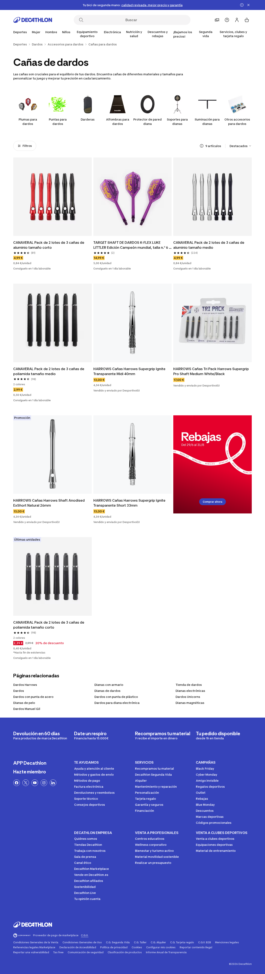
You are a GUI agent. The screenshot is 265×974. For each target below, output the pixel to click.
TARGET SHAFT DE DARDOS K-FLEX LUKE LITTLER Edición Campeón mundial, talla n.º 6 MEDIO (131, 245)
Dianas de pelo (24, 703)
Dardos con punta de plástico (116, 697)
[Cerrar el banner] (248, 5)
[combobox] (241, 146)
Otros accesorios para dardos (237, 122)
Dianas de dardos (107, 690)
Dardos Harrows (25, 684)
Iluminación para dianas (207, 122)
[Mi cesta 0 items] (247, 20)
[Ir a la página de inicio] (32, 20)
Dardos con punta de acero (33, 697)
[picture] (52, 196)
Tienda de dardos (189, 684)
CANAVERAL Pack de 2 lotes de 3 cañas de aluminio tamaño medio (209, 245)
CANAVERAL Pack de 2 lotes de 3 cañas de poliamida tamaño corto (49, 624)
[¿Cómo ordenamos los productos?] (202, 146)
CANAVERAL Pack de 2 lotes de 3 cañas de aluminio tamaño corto (49, 245)
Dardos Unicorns (188, 697)
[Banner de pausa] (241, 5)
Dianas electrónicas (190, 690)
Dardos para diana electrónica (117, 703)
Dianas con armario (108, 684)
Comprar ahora (212, 501)
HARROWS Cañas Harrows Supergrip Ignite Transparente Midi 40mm (129, 371)
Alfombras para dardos (117, 122)
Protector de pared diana (147, 122)
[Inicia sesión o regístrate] (237, 20)
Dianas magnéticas (190, 703)
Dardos (18, 690)
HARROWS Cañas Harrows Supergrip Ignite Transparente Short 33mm (129, 502)
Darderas (88, 119)
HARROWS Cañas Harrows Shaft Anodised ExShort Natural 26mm (49, 502)
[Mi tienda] (217, 20)
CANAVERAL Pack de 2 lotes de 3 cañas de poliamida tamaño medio (49, 371)
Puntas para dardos (58, 122)
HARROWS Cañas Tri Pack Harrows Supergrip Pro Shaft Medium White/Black (211, 371)
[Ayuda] (227, 20)
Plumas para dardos (28, 122)
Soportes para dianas (177, 122)
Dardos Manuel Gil (26, 709)
